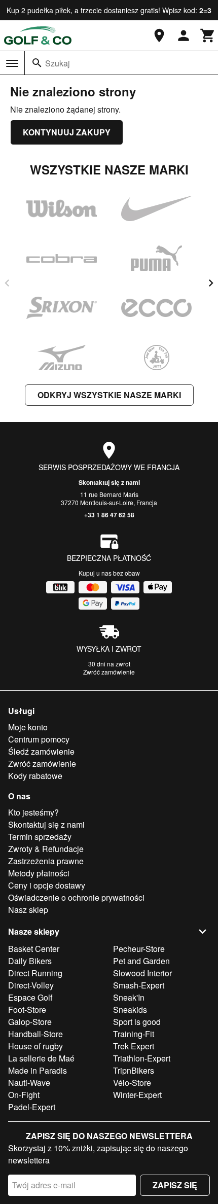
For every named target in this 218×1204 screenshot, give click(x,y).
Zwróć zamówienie (109, 671)
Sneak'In (128, 997)
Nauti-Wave (29, 1082)
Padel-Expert (31, 1107)
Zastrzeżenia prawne (46, 861)
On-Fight (24, 1095)
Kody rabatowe (35, 776)
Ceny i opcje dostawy (46, 885)
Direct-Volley (31, 985)
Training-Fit (133, 1034)
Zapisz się (175, 1185)
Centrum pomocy (38, 739)
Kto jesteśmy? (33, 812)
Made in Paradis (37, 1070)
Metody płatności (38, 873)
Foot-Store (27, 1009)
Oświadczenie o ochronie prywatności (76, 897)
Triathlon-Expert (141, 1058)
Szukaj (57, 63)
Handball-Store (35, 1034)
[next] (211, 283)
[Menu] (12, 63)
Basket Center (33, 948)
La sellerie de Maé (41, 1058)
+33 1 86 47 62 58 (109, 514)
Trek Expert (133, 1046)
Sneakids (130, 1009)
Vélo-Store (132, 1082)
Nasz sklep (28, 909)
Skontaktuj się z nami (109, 482)
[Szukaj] (37, 63)
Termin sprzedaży (39, 836)
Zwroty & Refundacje (46, 849)
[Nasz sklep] (159, 35)
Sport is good (137, 1022)
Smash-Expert (138, 985)
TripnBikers (133, 1070)
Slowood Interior (142, 973)
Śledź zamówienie (41, 751)
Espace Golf (30, 997)
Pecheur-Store (139, 948)
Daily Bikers (30, 961)
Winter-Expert (137, 1095)
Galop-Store (30, 1022)
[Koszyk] (208, 35)
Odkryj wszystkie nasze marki (109, 395)
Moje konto (28, 727)
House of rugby (35, 1046)
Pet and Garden (141, 961)
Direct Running (35, 973)
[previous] (7, 283)
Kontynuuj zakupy (67, 132)
